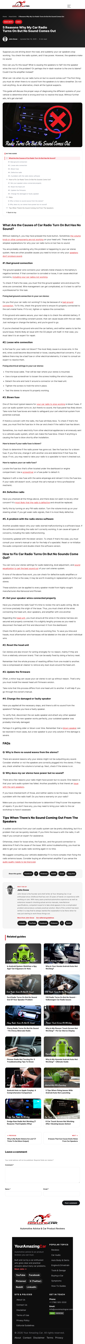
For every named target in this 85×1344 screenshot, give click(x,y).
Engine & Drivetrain (60, 1265)
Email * (46, 1189)
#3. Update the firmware (17, 190)
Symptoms (56, 1281)
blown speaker (70, 728)
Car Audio (56, 1255)
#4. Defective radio (15, 172)
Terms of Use (22, 1315)
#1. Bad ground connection (17, 162)
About (17, 1337)
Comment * (9, 1165)
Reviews (55, 1250)
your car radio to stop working (51, 404)
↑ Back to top (11, 212)
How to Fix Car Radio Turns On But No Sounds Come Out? (30, 179)
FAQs (11, 197)
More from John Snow (25, 918)
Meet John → (20, 1269)
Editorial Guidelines (25, 1325)
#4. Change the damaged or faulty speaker (23, 194)
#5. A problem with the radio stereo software (24, 176)
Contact (27, 1337)
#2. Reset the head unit (16, 187)
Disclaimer (21, 1310)
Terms (50, 1337)
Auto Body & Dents (60, 1260)
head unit (20, 618)
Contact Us (21, 1305)
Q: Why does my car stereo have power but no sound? (27, 204)
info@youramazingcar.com (61, 1309)
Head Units (13, 16)
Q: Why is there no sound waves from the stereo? (25, 201)
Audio (18, 22)
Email (62, 874)
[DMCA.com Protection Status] (56, 1313)
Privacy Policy (22, 1320)
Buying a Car (57, 1275)
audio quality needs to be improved (19, 862)
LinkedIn (22, 923)
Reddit (53, 874)
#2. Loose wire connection (17, 165)
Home (5, 16)
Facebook (28, 874)
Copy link (71, 874)
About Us (20, 1300)
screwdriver (28, 472)
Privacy (59, 1337)
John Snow (13, 39)
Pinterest (44, 874)
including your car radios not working (30, 277)
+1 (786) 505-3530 (57, 1302)
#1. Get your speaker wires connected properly (24, 183)
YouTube (32, 923)
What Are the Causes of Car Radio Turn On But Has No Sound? (32, 158)
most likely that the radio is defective (32, 502)
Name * (8, 1189)
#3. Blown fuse (13, 169)
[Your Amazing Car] (21, 3)
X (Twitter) (35, 1281)
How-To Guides (58, 1286)
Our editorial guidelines (45, 918)
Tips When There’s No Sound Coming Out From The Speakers (31, 208)
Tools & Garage (58, 1270)
